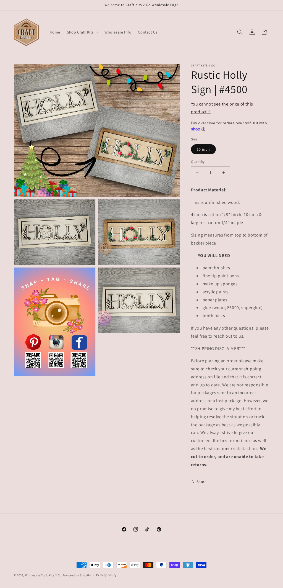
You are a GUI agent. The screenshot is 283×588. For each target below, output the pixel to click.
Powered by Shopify (76, 575)
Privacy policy (106, 575)
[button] (82, 32)
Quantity (198, 161)
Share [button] (201, 481)
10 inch (203, 149)
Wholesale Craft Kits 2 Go (43, 575)
